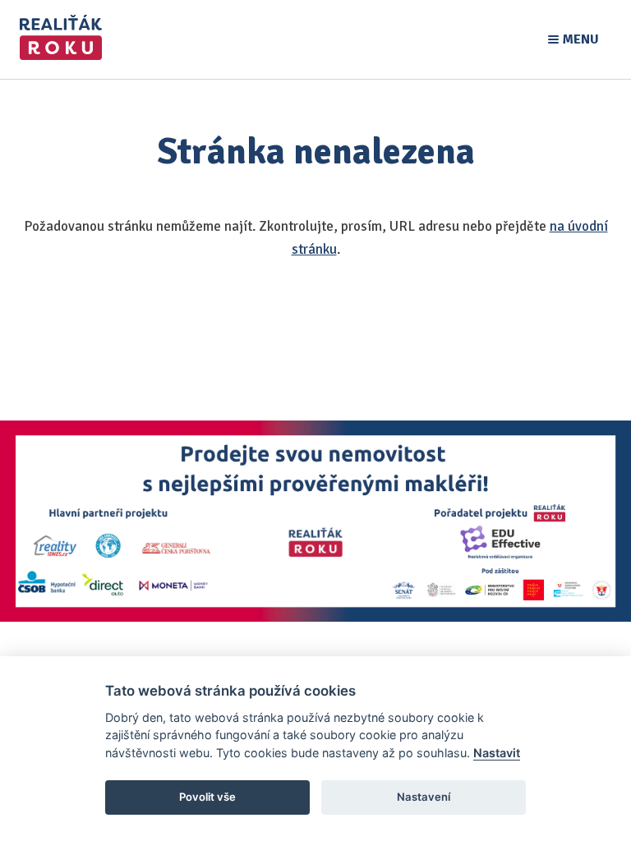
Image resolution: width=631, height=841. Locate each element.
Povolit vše (207, 796)
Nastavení (423, 796)
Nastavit (496, 753)
